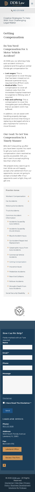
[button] (32, 3)
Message (7, 374)
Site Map (19, 483)
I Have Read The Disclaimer (18, 403)
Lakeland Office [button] (12, 449)
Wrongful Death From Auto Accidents (17, 287)
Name (5, 343)
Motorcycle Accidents (14, 206)
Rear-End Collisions (16, 276)
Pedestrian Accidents (17, 272)
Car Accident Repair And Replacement (18, 242)
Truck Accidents (12, 211)
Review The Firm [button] (13, 458)
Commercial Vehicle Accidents (16, 256)
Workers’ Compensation (16, 196)
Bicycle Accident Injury (18, 236)
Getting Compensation (17, 262)
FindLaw (23, 488)
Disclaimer (7, 398)
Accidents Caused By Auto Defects (17, 223)
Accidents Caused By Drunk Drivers (17, 230)
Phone (5, 363)
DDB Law (16, 478)
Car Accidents (11, 201)
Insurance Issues (15, 267)
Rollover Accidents (16, 281)
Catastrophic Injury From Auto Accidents (18, 249)
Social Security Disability (15, 293)
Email (6, 353)
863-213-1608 (18, 10)
